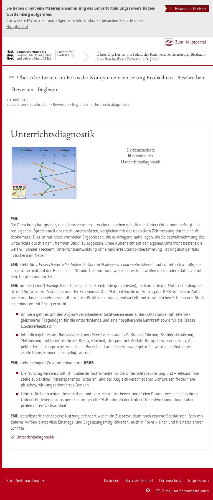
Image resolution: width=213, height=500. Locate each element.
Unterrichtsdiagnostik (111, 104)
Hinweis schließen (190, 8)
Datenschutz (170, 480)
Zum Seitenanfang (23, 480)
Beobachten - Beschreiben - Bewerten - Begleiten (47, 104)
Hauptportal (17, 26)
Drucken (111, 480)
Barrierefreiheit (139, 480)
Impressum (198, 480)
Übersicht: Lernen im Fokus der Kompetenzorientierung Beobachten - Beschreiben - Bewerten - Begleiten (151, 56)
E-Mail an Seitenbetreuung (185, 490)
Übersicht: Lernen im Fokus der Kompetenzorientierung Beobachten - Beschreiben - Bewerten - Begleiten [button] (106, 83)
